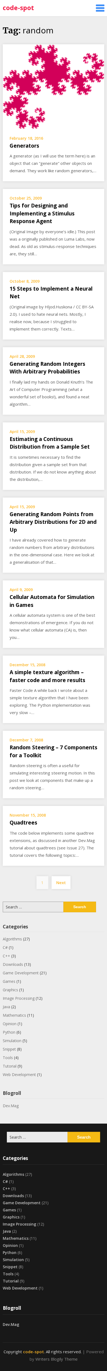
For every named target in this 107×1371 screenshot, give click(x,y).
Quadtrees (23, 822)
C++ (6, 955)
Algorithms (12, 939)
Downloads (13, 964)
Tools (8, 1057)
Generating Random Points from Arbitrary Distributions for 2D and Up (53, 522)
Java (6, 1006)
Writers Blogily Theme (56, 1359)
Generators (24, 145)
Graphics (10, 989)
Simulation (12, 1040)
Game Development (21, 972)
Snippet (9, 1049)
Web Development (19, 1074)
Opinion (9, 1023)
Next (61, 882)
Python (9, 1032)
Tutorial (9, 1066)
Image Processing (19, 998)
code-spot (18, 7)
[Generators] (53, 86)
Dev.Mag (11, 1105)
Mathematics (14, 1015)
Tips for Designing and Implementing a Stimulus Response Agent (42, 213)
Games (9, 981)
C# (5, 947)
